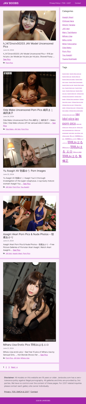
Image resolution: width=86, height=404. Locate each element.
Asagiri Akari (17, 253)
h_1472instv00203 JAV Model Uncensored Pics (28, 45)
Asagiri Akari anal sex (75, 74)
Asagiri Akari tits (71, 93)
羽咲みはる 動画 (77, 152)
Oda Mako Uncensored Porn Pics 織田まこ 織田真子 (28, 111)
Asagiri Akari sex (70, 91)
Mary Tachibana (69, 32)
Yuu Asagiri (25, 187)
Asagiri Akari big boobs (68, 79)
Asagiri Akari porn (70, 88)
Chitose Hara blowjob (68, 96)
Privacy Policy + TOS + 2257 (60, 3)
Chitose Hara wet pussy (68, 115)
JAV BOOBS (10, 3)
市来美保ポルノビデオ (71, 139)
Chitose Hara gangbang (72, 99)
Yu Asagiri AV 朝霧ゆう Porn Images (24, 170)
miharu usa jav (72, 127)
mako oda (78, 124)
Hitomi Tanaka (68, 25)
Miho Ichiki (67, 40)
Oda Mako (10, 129)
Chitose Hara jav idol (77, 102)
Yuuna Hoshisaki (69, 59)
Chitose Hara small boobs (76, 110)
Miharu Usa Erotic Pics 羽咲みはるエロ (26, 344)
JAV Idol (17, 129)
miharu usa (65, 127)
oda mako (71, 133)
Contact (78, 3)
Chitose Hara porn (71, 108)
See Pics (6, 59)
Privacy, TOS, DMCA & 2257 (16, 392)
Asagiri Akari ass (66, 76)
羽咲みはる (75, 142)
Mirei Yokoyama (69, 44)
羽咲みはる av (66, 147)
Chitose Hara (68, 21)
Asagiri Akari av (76, 76)
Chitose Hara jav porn (68, 105)
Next (14, 367)
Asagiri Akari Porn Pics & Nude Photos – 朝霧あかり (28, 236)
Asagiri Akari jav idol (67, 85)
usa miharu (77, 133)
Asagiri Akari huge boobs (75, 82)
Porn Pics (9, 63)
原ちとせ (72, 136)
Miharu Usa (25, 358)
